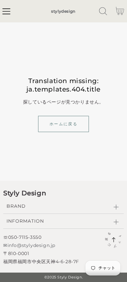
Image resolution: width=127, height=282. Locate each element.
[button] (6, 11)
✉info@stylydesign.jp (29, 245)
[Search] (103, 11)
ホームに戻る (63, 123)
